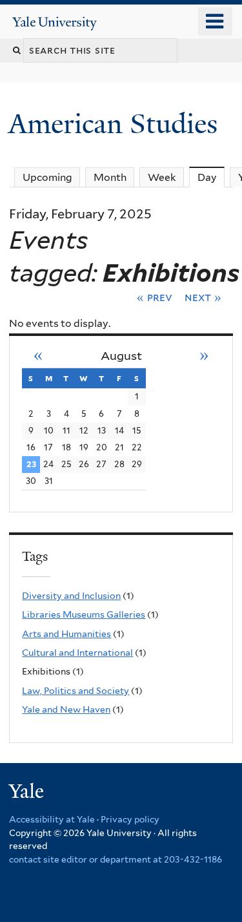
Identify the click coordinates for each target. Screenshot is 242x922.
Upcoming (47, 177)
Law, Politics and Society (75, 691)
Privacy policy (130, 819)
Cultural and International (77, 652)
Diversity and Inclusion (71, 596)
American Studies (116, 123)
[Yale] (27, 793)
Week (162, 177)
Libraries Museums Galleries (83, 614)
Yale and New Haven (66, 709)
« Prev (154, 297)
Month (110, 177)
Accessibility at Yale (52, 819)
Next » (203, 297)
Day (211, 177)
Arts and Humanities (66, 634)
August (121, 355)
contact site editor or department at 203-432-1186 (115, 859)
